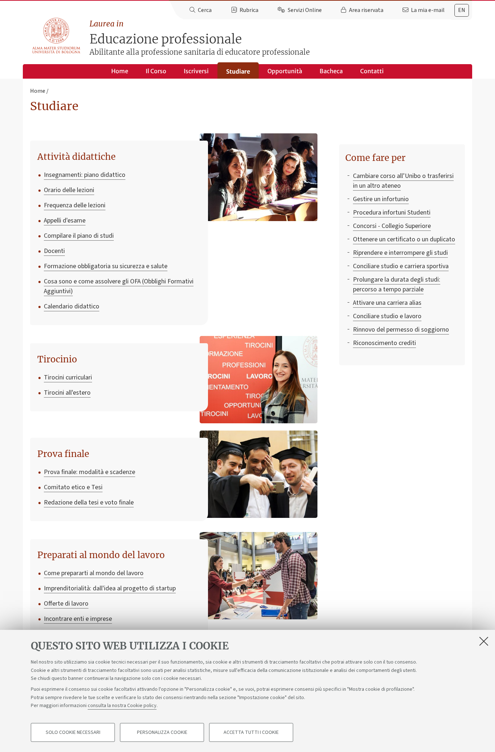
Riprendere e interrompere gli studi (400, 252)
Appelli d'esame (65, 220)
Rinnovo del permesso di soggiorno (401, 329)
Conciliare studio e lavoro (387, 316)
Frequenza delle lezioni (74, 205)
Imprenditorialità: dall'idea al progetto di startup (110, 588)
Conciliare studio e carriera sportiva (401, 266)
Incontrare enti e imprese (78, 618)
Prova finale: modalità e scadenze (89, 472)
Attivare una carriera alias (387, 302)
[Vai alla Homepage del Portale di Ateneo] (57, 35)
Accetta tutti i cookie (251, 732)
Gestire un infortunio (381, 199)
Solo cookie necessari (73, 732)
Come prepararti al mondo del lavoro (93, 573)
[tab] (461, 10)
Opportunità (284, 71)
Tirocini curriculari (68, 377)
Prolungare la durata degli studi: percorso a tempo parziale (396, 284)
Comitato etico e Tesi (73, 487)
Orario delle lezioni (69, 190)
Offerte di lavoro (66, 603)
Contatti (372, 71)
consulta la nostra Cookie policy (122, 705)
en (461, 10)
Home (119, 71)
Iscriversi (196, 71)
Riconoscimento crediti (384, 343)
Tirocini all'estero (67, 392)
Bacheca (331, 71)
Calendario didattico (71, 306)
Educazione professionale (200, 38)
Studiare (238, 71)
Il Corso (156, 71)
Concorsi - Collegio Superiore (392, 225)
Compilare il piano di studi (79, 235)
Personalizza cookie (162, 732)
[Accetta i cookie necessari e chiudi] (484, 641)
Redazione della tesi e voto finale (89, 502)
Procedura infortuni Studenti (391, 212)
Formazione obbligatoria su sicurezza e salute (105, 266)
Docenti (54, 250)
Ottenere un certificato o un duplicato (404, 239)
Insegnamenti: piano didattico (84, 174)
